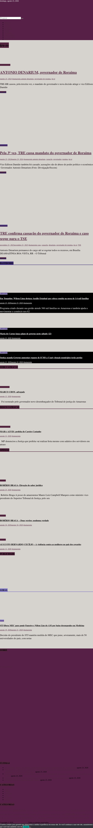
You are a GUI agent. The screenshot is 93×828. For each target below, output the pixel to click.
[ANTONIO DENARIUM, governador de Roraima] (7, 63)
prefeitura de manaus (62, 818)
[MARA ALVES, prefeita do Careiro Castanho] (6, 423)
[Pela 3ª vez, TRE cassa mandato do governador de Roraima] (45, 143)
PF (33, 818)
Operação (13, 818)
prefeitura (50, 817)
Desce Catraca (5, 65)
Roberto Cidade (83, 817)
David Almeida (78, 810)
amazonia (30, 810)
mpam (84, 814)
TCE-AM (20, 820)
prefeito (41, 817)
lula (63, 814)
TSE (79, 245)
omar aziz (6, 818)
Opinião (7, 27)
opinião (18, 818)
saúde (10, 820)
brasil (40, 810)
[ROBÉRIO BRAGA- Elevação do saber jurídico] (22, 477)
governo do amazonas (43, 814)
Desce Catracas (10, 37)
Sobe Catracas (10, 35)
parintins (27, 817)
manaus (70, 813)
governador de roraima (42, 79)
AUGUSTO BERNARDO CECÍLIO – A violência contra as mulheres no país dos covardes (40, 544)
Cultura (7, 25)
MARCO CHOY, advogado (12, 391)
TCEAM (27, 820)
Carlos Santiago (54, 810)
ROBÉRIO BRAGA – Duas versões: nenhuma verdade (24, 520)
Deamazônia (89, 810)
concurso (63, 810)
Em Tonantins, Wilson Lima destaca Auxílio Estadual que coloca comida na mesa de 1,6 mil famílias (44, 298)
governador (57, 159)
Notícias (7, 23)
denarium (52, 245)
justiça (59, 814)
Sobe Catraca (5, 387)
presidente (73, 818)
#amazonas (4, 810)
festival (10, 814)
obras (88, 814)
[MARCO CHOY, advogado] (6, 383)
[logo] (5, 664)
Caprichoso (46, 810)
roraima (65, 159)
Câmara (68, 810)
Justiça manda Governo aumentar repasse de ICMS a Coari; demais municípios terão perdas (41, 357)
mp (81, 814)
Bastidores (8, 33)
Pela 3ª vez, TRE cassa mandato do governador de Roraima (45, 152)
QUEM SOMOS (6, 667)
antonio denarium (27, 79)
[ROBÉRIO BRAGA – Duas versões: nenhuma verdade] (7, 512)
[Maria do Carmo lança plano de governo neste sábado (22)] (7, 325)
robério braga (4, 820)
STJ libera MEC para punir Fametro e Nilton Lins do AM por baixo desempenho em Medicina (42, 625)
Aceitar (26, 827)
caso (39, 245)
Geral (7, 31)
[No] (30, 827)
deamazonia (16, 79)
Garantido (16, 814)
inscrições (54, 814)
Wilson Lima (41, 820)
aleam (10, 810)
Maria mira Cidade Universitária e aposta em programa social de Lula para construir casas (37, 778)
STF (14, 820)
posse (36, 817)
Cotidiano (8, 29)
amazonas (19, 810)
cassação (49, 159)
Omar (1, 818)
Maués (77, 814)
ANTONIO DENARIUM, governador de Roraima (38, 72)
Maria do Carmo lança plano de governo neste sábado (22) (25, 333)
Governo (33, 814)
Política (7, 39)
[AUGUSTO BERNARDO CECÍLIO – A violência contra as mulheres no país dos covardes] (7, 536)
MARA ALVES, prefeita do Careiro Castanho (20, 431)
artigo (35, 810)
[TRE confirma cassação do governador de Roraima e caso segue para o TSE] (45, 224)
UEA (33, 820)
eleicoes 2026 (3, 814)
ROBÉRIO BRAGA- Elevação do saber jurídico (21, 485)
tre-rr (53, 79)
